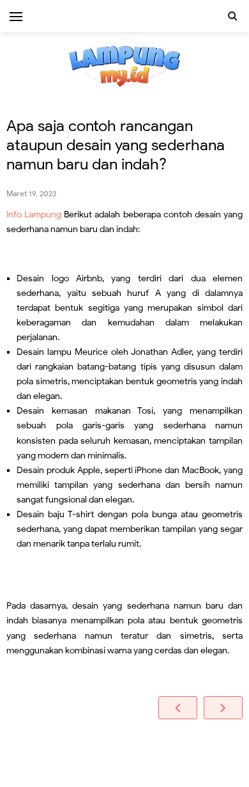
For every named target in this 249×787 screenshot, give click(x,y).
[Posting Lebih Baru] (177, 707)
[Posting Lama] (223, 707)
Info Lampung (33, 214)
